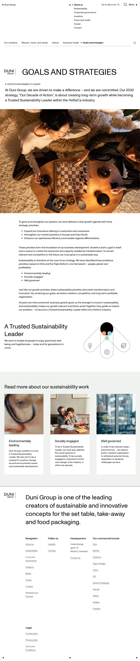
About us (78, 4)
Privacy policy (32, 640)
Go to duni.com (109, 4)
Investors (78, 16)
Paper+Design (99, 563)
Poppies (96, 608)
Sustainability (80, 8)
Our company (11, 42)
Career (77, 23)
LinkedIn (52, 544)
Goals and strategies (93, 42)
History (55, 42)
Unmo (95, 570)
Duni (95, 544)
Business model (71, 42)
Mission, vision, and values (35, 42)
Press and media (82, 20)
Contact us (75, 557)
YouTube (52, 550)
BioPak (96, 550)
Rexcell (96, 589)
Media (28, 573)
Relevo (96, 595)
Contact (78, 27)
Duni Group (10, 4)
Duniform (97, 557)
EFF (94, 576)
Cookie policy (32, 633)
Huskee (96, 602)
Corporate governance (85, 12)
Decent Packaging (101, 582)
